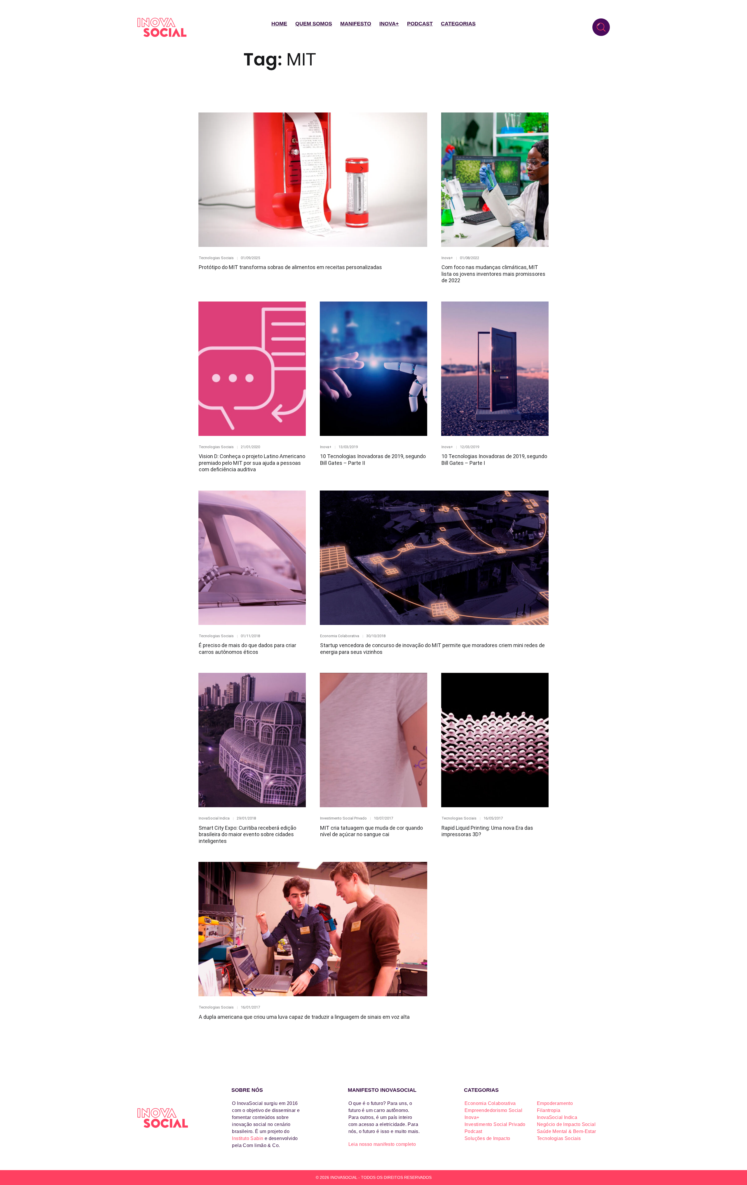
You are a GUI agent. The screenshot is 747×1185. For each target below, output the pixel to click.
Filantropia (548, 1110)
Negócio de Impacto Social (566, 1124)
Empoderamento (555, 1103)
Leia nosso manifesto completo (382, 1144)
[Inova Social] (162, 27)
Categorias (458, 23)
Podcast (420, 23)
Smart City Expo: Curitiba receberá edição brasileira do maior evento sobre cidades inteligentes (247, 834)
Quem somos (313, 23)
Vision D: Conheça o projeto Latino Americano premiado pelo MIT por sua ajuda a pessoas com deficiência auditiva (252, 462)
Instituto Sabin (247, 1138)
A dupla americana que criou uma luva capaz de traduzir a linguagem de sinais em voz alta (304, 1017)
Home (279, 23)
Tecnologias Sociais (216, 258)
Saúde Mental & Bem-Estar (566, 1131)
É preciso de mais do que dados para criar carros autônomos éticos (247, 648)
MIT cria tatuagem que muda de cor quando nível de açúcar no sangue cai (371, 831)
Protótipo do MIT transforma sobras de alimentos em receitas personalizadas (290, 267)
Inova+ (389, 23)
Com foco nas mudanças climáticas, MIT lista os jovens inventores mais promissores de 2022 (493, 273)
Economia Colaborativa (339, 636)
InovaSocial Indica (214, 818)
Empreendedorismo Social (493, 1110)
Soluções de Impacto (487, 1138)
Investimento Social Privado (343, 818)
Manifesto (355, 23)
